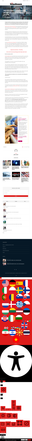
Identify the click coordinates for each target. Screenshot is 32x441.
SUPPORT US (24, 0)
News (4, 8)
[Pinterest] (27, 147)
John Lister (16, 154)
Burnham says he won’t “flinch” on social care (25, 167)
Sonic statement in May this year (10, 89)
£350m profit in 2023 (16, 85)
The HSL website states (8, 56)
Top (16, 275)
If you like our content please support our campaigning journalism (22, 119)
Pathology (7, 8)
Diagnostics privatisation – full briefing (17, 49)
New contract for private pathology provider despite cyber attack (17, 51)
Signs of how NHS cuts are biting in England (15, 179)
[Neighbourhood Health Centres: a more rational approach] (4, 211)
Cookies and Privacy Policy (6, 250)
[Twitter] (2, 27)
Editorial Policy (4, 248)
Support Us (4, 246)
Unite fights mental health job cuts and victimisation (6, 167)
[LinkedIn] (2, 29)
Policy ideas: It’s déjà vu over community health (9, 206)
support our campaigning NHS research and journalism (22, 137)
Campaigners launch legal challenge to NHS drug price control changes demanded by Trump (25, 180)
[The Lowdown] (16, 3)
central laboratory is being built (11, 42)
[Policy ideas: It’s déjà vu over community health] (4, 205)
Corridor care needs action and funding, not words (6, 179)
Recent (7, 201)
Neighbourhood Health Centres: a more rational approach (11, 212)
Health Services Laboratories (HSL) (10, 26)
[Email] (2, 31)
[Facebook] (2, 25)
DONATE (20, 141)
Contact (4, 252)
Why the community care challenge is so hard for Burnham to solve (12, 218)
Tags (24, 201)
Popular (16, 201)
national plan (14, 27)
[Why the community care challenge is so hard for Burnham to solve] (4, 217)
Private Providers (12, 8)
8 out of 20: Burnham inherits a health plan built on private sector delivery (15, 168)
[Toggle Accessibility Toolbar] (1, 278)
